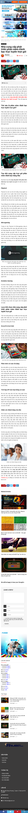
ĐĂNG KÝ (15, 1)
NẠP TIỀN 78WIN (5, 777)
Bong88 (8, 666)
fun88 (6, 679)
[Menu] (1, 2)
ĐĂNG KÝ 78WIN (5, 773)
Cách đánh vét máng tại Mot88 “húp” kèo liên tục (13, 554)
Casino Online (5, 757)
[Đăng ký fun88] (14, 644)
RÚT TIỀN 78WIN (5, 779)
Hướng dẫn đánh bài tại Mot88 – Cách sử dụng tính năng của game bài (18, 725)
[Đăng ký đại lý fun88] (14, 8)
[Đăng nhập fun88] (14, 33)
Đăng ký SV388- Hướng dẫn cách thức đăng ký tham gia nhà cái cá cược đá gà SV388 (13, 512)
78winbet (7, 55)
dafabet (7, 669)
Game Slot (4, 760)
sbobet (6, 688)
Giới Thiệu (17, 809)
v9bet (6, 686)
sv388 (5, 689)
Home (2, 39)
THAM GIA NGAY (23, 1)
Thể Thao (4, 762)
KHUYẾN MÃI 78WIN (6, 775)
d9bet (7, 674)
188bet (7, 682)
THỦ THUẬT (6, 39)
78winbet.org (4, 477)
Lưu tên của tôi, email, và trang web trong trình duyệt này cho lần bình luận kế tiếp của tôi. (13, 619)
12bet (6, 671)
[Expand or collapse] (25, 83)
